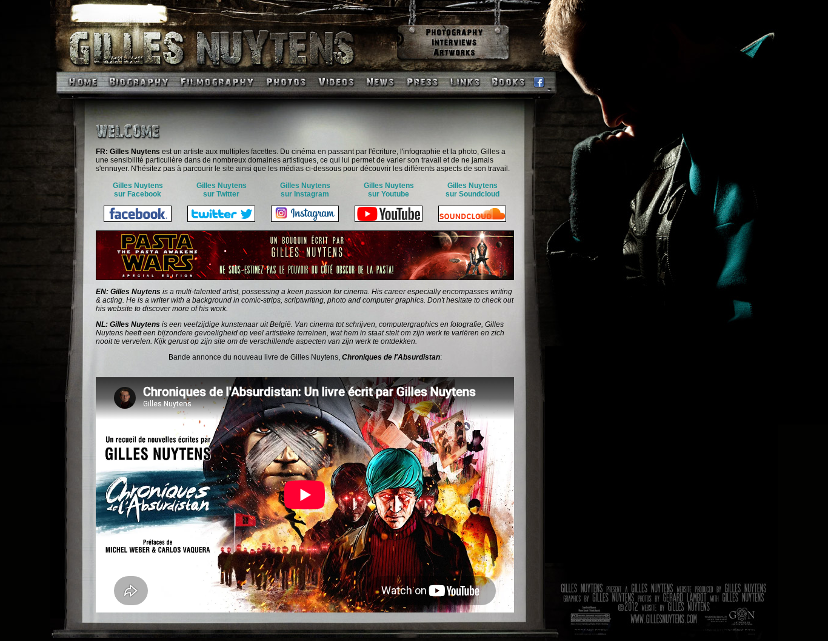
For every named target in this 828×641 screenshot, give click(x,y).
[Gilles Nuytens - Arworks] (453, 56)
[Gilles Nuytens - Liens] (465, 91)
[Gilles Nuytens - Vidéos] (336, 91)
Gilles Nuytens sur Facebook (138, 189)
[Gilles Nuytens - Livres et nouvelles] (507, 91)
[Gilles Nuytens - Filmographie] (216, 91)
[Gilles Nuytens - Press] (422, 91)
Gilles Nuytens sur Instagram (305, 189)
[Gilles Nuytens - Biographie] (139, 91)
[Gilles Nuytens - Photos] (285, 91)
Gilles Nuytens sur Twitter (221, 189)
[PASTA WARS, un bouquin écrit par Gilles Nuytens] (305, 278)
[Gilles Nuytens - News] (381, 91)
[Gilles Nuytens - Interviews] (453, 45)
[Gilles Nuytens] (235, 68)
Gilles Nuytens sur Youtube (389, 189)
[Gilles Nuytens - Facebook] (537, 91)
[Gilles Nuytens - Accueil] (77, 91)
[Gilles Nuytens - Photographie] (453, 34)
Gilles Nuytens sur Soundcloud (472, 189)
